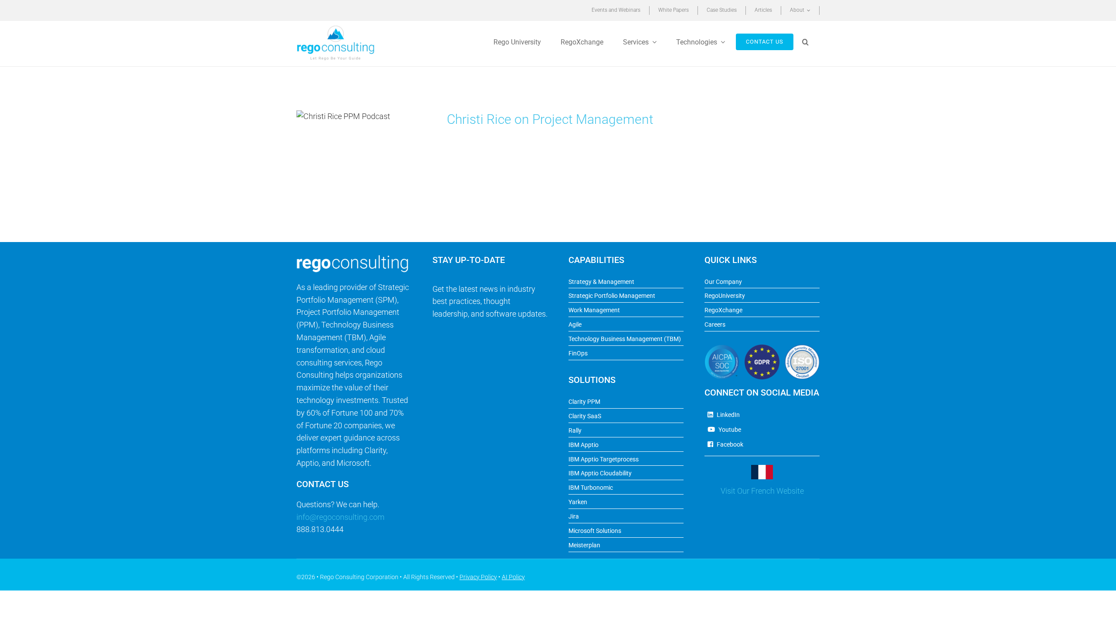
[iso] (802, 348)
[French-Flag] (762, 468)
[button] (806, 42)
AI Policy (513, 576)
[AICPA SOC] (721, 348)
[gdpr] (762, 348)
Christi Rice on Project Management (550, 119)
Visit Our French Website (762, 490)
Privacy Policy (478, 576)
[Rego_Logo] (335, 28)
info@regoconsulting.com (340, 517)
